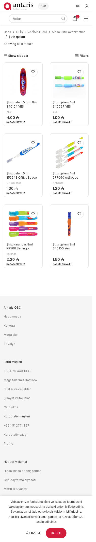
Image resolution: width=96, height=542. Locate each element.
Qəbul (56, 533)
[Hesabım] (87, 6)
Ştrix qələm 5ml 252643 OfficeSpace (21, 175)
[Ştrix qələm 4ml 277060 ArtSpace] (69, 153)
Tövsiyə (9, 344)
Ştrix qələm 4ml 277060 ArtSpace (65, 175)
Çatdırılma (11, 407)
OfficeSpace (13, 182)
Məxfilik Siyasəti (15, 489)
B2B (43, 6)
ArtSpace (58, 182)
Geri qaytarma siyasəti (20, 480)
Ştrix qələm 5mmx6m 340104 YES (21, 104)
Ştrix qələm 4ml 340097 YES (64, 104)
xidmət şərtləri (47, 517)
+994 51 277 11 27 (16, 425)
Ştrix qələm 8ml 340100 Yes (64, 246)
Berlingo (11, 253)
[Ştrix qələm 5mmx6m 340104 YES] (23, 82)
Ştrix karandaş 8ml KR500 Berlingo (19, 246)
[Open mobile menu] (86, 18)
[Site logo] (18, 6)
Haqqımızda (12, 316)
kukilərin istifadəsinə (67, 511)
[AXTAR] (63, 18)
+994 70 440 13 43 (18, 371)
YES (8, 111)
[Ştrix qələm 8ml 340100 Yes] (69, 224)
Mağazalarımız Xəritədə (20, 380)
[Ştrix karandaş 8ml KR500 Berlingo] (23, 224)
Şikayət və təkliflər (17, 398)
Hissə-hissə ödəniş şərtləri (22, 471)
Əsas (7, 32)
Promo (8, 443)
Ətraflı (33, 533)
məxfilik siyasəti (19, 517)
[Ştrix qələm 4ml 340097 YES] (69, 82)
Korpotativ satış (15, 434)
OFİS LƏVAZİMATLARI (31, 32)
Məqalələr (11, 334)
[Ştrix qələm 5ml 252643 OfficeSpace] (23, 153)
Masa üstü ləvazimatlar (68, 32)
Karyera (9, 325)
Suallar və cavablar (17, 389)
